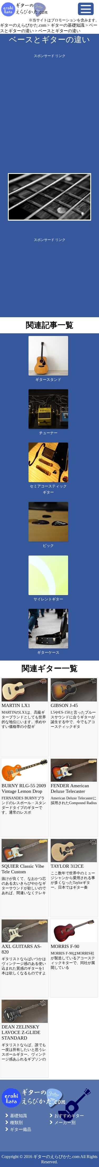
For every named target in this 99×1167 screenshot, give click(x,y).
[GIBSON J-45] (74, 717)
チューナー (48, 433)
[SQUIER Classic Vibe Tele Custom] (24, 877)
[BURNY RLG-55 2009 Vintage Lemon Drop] (24, 797)
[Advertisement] (49, 107)
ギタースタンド (48, 380)
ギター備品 (20, 1129)
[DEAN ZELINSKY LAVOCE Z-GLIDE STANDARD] (24, 1038)
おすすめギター (69, 1115)
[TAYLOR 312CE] (74, 877)
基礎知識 (18, 1115)
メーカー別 (65, 1122)
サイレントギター (48, 599)
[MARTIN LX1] (24, 717)
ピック (48, 546)
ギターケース (48, 652)
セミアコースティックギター (48, 489)
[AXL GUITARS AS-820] (24, 958)
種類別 (16, 1122)
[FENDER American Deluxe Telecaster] (74, 797)
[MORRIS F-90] (74, 958)
